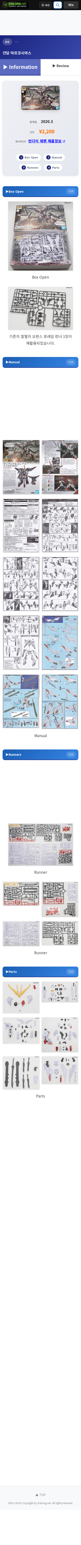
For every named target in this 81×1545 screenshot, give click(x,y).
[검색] (57, 5)
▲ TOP (40, 1495)
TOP (70, 191)
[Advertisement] (40, 22)
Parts (53, 167)
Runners (30, 167)
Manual (55, 157)
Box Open (29, 157)
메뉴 (71, 4)
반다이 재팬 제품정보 (45, 141)
